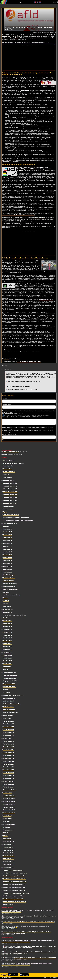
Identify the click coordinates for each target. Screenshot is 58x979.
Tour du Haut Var (7, 815)
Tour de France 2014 (8, 744)
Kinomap (5, 598)
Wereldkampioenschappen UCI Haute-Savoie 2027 (16, 893)
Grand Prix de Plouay (8, 580)
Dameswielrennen (7, 509)
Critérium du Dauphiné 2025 (10, 503)
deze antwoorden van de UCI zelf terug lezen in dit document (18, 215)
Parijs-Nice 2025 (7, 661)
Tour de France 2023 (8, 770)
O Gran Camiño (7, 606)
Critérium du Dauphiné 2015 (10, 497)
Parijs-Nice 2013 (7, 629)
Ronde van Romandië (8, 707)
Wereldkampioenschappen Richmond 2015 (14, 887)
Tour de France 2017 (8, 752)
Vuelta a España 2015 (8, 858)
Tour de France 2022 (8, 767)
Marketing (5, 603)
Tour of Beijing (6, 821)
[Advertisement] (29, 57)
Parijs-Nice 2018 (7, 643)
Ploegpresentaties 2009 (9, 686)
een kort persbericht (39, 217)
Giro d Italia (6, 526)
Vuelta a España (7, 838)
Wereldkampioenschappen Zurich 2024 (13, 899)
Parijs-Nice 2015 (7, 635)
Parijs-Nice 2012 (7, 626)
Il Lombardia (6, 592)
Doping (39, 361)
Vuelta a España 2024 (8, 864)
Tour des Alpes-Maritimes (10, 790)
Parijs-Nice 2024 (7, 658)
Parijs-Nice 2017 (7, 641)
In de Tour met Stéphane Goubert (11, 595)
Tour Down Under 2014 (9, 807)
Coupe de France (7, 477)
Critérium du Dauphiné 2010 (10, 483)
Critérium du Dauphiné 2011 (10, 486)
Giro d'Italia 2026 (7, 572)
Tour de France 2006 (8, 721)
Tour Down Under (7, 793)
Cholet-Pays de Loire (8, 466)
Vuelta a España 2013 (8, 853)
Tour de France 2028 (8, 784)
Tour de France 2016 (8, 750)
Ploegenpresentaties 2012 (10, 681)
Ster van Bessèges (8, 715)
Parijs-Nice (6, 618)
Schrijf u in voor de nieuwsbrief (11, 451)
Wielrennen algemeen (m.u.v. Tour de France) (14, 901)
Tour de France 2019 (8, 758)
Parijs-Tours (6, 669)
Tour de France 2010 (16, 347)
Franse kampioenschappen (10, 523)
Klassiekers (6, 600)
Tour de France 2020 (8, 761)
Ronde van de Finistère (9, 701)
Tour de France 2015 (8, 747)
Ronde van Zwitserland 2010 (10, 712)
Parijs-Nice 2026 (7, 664)
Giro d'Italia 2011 (7, 535)
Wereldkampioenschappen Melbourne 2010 (14, 879)
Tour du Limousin (7, 818)
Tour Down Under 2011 (9, 798)
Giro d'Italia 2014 (7, 543)
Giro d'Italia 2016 (7, 549)
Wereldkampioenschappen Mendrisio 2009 (14, 881)
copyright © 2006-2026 (7, 977)
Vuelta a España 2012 (8, 850)
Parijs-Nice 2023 (7, 655)
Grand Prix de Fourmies (9, 578)
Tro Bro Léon (6, 827)
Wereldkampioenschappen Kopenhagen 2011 (15, 873)
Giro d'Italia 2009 (7, 529)
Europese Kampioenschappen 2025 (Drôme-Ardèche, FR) (18, 520)
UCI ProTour (6, 833)
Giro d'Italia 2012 (7, 537)
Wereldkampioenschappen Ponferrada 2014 (14, 884)
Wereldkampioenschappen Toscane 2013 (14, 890)
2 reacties (6, 359)
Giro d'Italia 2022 (7, 560)
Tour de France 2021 (8, 764)
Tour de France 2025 (8, 775)
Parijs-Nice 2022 (7, 652)
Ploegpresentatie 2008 (9, 684)
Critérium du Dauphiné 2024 (10, 500)
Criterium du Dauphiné (8, 480)
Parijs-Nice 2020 (7, 649)
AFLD (16, 38)
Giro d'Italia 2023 (7, 563)
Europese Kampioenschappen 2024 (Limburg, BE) (16, 517)
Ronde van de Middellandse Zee (11, 704)
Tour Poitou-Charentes (9, 824)
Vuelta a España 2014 (8, 856)
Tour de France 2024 (8, 772)
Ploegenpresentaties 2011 (10, 678)
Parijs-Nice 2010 (7, 621)
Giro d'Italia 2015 (7, 546)
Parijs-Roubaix (7, 666)
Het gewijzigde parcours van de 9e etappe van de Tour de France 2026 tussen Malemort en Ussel (29, 921)
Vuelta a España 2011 (8, 847)
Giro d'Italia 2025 (7, 569)
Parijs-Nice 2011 (7, 623)
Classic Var (6, 474)
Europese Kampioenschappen (11, 514)
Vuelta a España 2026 (8, 867)
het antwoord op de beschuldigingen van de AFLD (32, 168)
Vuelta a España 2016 (8, 861)
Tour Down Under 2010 (9, 795)
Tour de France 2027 (8, 781)
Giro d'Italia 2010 (7, 532)
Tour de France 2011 (8, 735)
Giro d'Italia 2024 (7, 566)
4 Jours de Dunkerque (8, 460)
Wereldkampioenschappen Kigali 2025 (13, 870)
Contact (54, 977)
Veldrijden (5, 836)
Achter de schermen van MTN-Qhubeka (13, 463)
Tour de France (32, 361)
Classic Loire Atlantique (9, 471)
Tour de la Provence (8, 787)
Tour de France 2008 (8, 727)
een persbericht (25, 90)
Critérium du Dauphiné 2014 (10, 494)
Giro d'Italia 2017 (7, 552)
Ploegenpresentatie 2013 (9, 672)
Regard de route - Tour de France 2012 (13, 695)
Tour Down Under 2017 (9, 813)
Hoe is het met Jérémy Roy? (10, 589)
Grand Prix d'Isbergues (9, 575)
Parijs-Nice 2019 (7, 646)
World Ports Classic (8, 904)
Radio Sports (6, 692)
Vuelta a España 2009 (8, 841)
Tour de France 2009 (8, 729)
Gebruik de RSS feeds (9, 454)
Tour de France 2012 (8, 738)
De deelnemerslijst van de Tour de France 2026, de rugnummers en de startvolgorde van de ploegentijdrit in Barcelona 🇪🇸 (26, 926)
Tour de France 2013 (8, 741)
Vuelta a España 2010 (8, 844)
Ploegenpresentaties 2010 (10, 675)
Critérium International (8, 506)
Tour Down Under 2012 (9, 801)
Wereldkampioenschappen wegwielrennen (14, 896)
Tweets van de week (8, 830)
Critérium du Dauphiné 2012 (10, 489)
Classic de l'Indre (7, 469)
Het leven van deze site (9, 586)
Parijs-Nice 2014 (7, 632)
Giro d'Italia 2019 (7, 555)
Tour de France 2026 (8, 778)
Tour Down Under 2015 (9, 810)
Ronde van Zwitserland (9, 709)
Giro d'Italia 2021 (7, 557)
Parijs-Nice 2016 (7, 638)
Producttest (6, 689)
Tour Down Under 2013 (9, 804)
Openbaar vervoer (7, 612)
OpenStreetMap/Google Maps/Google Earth (14, 615)
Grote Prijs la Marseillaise (10, 583)
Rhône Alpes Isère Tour (9, 698)
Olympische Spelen (8, 609)
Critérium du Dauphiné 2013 (10, 492)
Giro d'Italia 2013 (7, 540)
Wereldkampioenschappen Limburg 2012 (14, 876)
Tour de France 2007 (8, 724)
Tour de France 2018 (8, 755)
